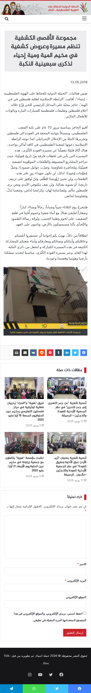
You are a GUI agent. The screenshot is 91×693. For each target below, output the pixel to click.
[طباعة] (16, 352)
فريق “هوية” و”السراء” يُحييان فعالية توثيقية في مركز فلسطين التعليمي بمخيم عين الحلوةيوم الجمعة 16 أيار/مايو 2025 (25, 412)
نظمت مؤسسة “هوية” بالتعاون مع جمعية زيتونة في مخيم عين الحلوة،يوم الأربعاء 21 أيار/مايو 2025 (24, 464)
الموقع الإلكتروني (76, 597)
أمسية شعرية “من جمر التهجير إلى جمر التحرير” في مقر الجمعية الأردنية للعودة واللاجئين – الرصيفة (67, 409)
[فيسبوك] (83, 352)
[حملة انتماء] (45, 8)
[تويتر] (75, 352)
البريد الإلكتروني (75, 580)
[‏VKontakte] (33, 352)
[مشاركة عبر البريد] (25, 352)
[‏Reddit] (41, 352)
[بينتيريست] (50, 352)
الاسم (81, 564)
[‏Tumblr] (58, 352)
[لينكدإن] (67, 352)
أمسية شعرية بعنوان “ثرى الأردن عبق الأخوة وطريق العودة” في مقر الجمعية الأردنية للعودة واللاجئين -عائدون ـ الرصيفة (70, 466)
